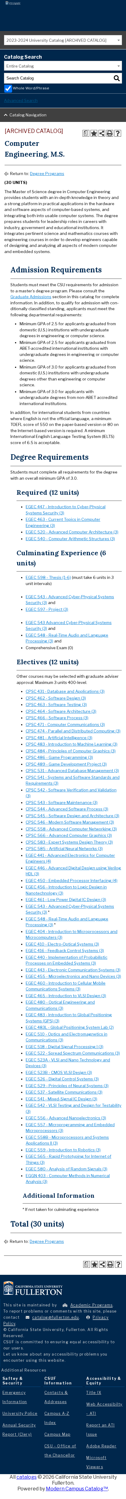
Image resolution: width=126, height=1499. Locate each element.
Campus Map (57, 1434)
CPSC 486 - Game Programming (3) (59, 757)
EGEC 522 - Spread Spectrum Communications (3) (73, 1053)
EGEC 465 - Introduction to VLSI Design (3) (66, 995)
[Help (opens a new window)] (117, 133)
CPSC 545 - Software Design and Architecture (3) (72, 815)
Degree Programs (47, 173)
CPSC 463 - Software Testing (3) (56, 704)
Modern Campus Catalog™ (77, 1489)
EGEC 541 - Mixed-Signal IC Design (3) (61, 1098)
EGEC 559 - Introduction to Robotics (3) (63, 1149)
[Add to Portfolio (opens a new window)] (94, 133)
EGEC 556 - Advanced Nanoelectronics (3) (66, 1117)
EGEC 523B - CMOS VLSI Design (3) (59, 1072)
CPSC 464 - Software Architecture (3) (61, 711)
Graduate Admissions (30, 296)
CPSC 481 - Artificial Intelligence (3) (59, 737)
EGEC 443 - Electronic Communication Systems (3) (73, 969)
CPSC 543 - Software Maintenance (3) (62, 802)
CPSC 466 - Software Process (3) (57, 717)
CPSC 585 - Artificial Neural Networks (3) (64, 848)
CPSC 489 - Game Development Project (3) (66, 764)
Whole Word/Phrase (31, 88)
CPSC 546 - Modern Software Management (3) (70, 822)
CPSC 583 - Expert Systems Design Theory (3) (69, 842)
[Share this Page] (101, 133)
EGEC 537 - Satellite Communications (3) (64, 1092)
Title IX (93, 1392)
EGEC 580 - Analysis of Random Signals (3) (66, 1168)
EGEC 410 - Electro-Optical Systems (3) (62, 944)
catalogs (27, 1477)
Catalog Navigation (27, 114)
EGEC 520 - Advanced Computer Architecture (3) (72, 531)
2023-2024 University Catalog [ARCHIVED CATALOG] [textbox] (56, 40)
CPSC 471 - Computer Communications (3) (65, 724)
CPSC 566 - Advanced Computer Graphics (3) (69, 835)
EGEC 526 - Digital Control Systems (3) (62, 1078)
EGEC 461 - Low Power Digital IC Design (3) (66, 899)
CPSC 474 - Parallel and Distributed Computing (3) (73, 730)
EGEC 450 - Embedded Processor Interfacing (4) (71, 880)
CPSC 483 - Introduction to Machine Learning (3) (71, 744)
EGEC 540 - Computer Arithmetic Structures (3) (70, 538)
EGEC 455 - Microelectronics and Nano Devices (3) (73, 976)
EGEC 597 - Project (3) (47, 609)
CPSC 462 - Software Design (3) (56, 698)
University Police (19, 1413)
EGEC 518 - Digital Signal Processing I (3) (64, 1046)
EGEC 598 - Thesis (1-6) (48, 577)
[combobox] (63, 40)
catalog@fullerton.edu (55, 1317)
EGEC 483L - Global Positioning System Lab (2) (70, 1027)
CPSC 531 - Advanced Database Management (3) (72, 770)
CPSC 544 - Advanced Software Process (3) (67, 808)
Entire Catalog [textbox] (20, 66)
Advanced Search (21, 100)
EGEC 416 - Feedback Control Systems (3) (65, 950)
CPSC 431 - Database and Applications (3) (65, 691)
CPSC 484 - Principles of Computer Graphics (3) (71, 750)
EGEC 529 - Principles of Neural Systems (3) (67, 1085)
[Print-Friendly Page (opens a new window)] (109, 133)
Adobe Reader (101, 1446)
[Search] (117, 78)
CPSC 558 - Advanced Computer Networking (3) (71, 828)
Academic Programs (91, 1305)
